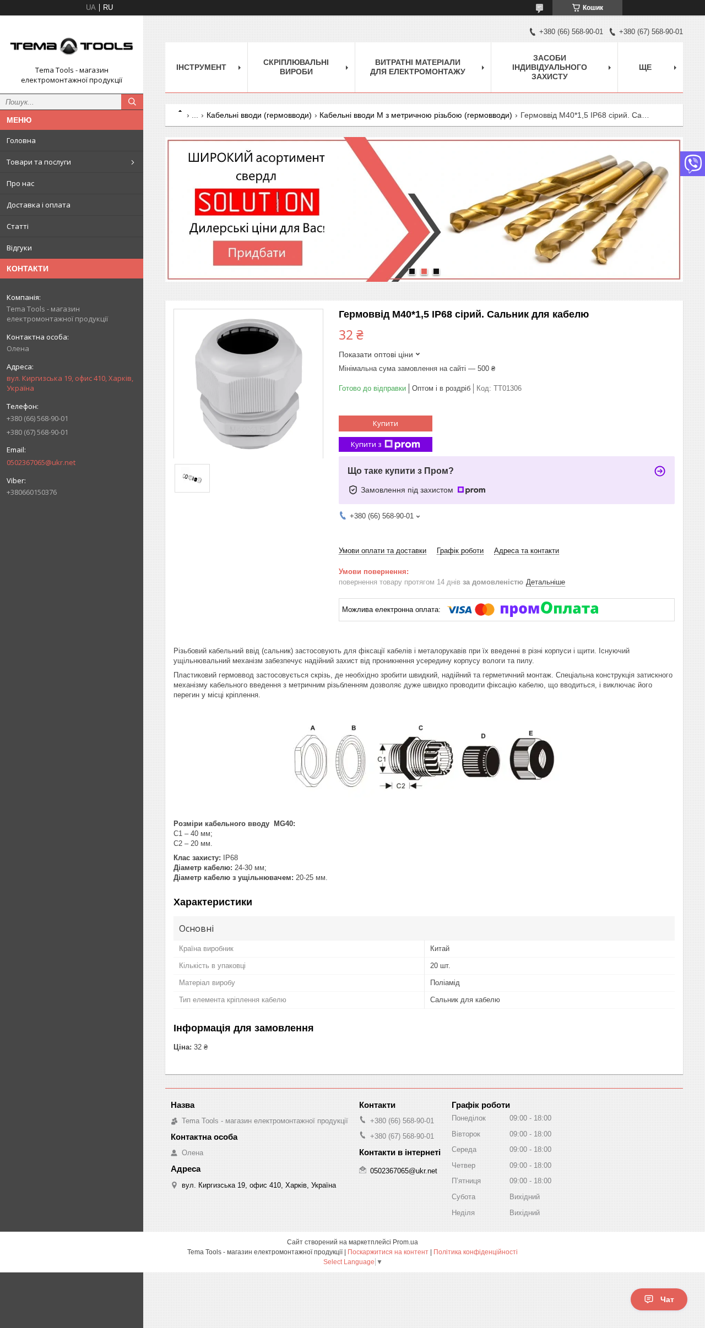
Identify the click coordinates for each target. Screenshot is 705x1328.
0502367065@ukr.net (41, 462)
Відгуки (19, 248)
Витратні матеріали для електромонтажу (417, 67)
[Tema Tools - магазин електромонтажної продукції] (71, 44)
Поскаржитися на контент (388, 1252)
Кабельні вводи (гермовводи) (259, 115)
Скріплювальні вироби (296, 67)
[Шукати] (132, 102)
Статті (18, 226)
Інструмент (201, 67)
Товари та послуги (39, 162)
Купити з (366, 444)
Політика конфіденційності (475, 1252)
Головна (21, 140)
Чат (667, 1299)
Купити (385, 423)
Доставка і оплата (38, 205)
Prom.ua (405, 1242)
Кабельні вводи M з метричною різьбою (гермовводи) (415, 115)
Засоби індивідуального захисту (549, 67)
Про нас (20, 183)
